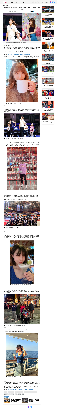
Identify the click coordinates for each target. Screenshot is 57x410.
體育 (23, 394)
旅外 (12, 2)
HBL (9, 394)
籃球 (16, 394)
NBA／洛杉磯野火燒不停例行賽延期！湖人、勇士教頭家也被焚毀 (20, 389)
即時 (9, 2)
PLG (29, 2)
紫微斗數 (6, 394)
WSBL (12, 394)
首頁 (4, 5)
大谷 (16, 2)
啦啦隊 (41, 2)
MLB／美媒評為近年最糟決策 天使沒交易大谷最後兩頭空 (19, 54)
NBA (26, 2)
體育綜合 (19, 394)
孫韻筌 (7, 5)
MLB (19, 2)
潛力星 (46, 2)
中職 (23, 2)
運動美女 (37, 2)
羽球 (33, 2)
